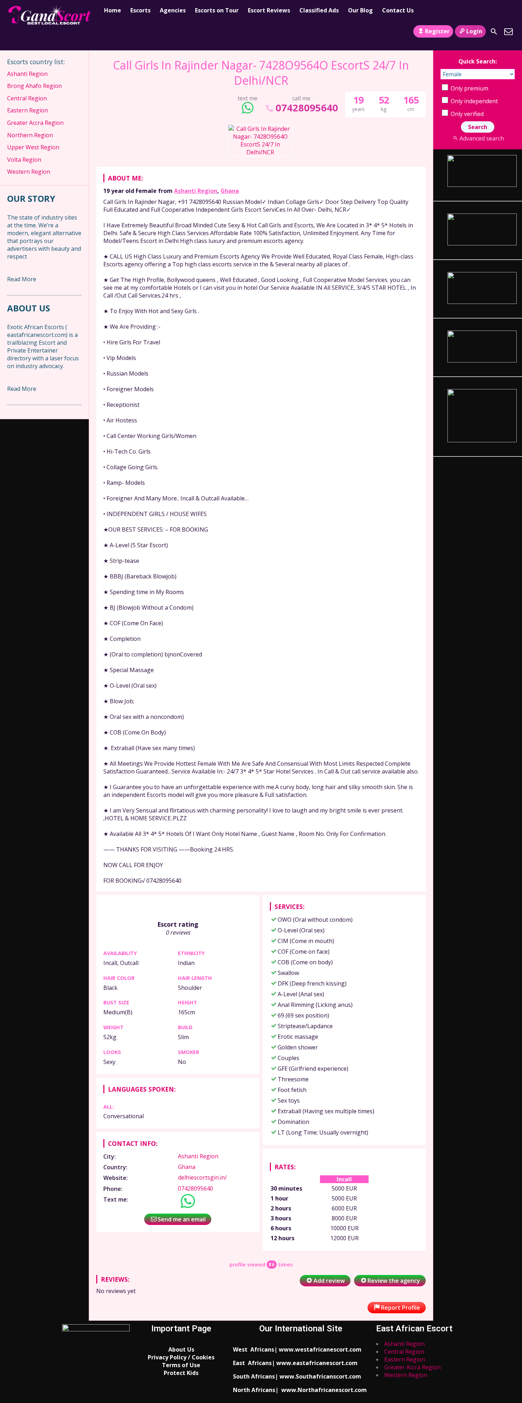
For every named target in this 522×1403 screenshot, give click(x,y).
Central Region (27, 98)
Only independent (473, 101)
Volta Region (24, 159)
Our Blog (360, 10)
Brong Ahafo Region (34, 86)
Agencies (173, 10)
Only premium (468, 88)
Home (112, 10)
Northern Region (30, 135)
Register (437, 31)
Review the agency (394, 1281)
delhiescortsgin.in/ (202, 1177)
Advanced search (482, 138)
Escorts (140, 10)
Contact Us (398, 10)
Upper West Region (33, 147)
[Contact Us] (508, 31)
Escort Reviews (269, 10)
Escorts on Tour (217, 10)
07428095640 (307, 107)
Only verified (466, 114)
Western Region (28, 172)
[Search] (494, 31)
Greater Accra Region (35, 123)
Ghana (230, 191)
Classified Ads (319, 10)
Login (474, 31)
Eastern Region (27, 110)
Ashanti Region (195, 191)
